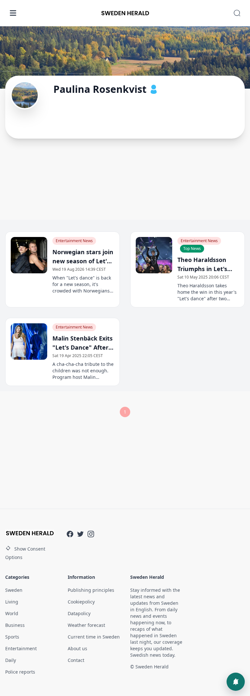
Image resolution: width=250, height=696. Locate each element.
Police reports (20, 672)
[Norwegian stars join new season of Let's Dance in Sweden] (29, 255)
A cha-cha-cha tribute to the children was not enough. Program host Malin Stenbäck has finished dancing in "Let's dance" (83, 370)
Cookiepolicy (81, 602)
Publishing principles (91, 590)
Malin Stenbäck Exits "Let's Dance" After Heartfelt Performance (82, 343)
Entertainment (21, 648)
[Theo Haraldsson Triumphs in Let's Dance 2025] (154, 255)
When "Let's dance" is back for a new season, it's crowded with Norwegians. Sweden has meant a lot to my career (81, 284)
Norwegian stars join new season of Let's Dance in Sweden (82, 257)
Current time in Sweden (94, 637)
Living (11, 602)
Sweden (13, 590)
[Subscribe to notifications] (236, 682)
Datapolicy (79, 613)
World (11, 613)
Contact (76, 660)
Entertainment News (74, 240)
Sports (12, 637)
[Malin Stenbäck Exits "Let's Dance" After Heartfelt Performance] (29, 341)
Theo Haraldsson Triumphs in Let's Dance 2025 (202, 264)
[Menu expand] (13, 13)
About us (77, 648)
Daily (10, 660)
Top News (192, 248)
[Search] (237, 13)
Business (15, 625)
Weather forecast (86, 625)
